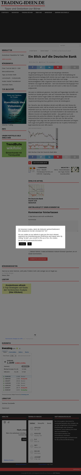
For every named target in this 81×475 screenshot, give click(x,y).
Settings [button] (22, 244)
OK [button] (29, 244)
